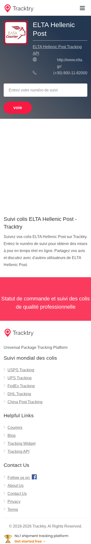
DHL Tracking (19, 394)
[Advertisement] (45, 165)
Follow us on (22, 477)
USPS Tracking (21, 370)
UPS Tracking (20, 378)
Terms (13, 509)
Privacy (14, 501)
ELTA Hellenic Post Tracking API (57, 50)
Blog (12, 435)
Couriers (15, 427)
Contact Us (17, 494)
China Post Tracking (25, 402)
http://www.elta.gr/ (70, 63)
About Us (16, 486)
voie (17, 107)
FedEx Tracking (21, 386)
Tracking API (18, 451)
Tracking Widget (21, 443)
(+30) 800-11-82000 (70, 73)
